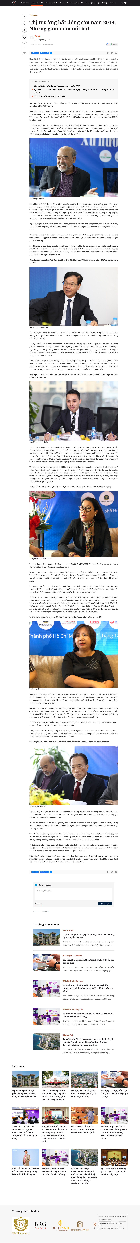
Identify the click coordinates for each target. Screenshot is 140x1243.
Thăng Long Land (111, 1228)
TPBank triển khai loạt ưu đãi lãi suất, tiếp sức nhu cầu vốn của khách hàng (88, 1015)
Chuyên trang (50, 3)
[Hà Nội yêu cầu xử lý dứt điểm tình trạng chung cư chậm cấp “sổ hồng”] (84, 1079)
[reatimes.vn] (14, 3)
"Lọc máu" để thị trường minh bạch (49, 96)
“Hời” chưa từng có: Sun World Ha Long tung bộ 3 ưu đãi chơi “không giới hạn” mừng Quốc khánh (54, 1095)
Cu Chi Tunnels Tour (105, 1220)
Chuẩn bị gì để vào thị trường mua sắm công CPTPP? (57, 86)
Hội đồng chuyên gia (92, 3)
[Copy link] (24, 30)
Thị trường (33, 15)
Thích (46, 53)
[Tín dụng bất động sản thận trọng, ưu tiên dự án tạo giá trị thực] (46, 962)
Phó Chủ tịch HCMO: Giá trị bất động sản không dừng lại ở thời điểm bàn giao (25, 1171)
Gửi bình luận (105, 904)
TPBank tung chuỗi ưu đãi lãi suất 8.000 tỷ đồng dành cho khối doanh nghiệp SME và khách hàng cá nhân (88, 988)
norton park (115, 1223)
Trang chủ (25, 3)
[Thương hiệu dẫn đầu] (85, 1225)
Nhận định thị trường (72, 955)
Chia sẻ (35, 53)
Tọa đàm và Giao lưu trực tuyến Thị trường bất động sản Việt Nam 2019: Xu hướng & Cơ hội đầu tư (74, 91)
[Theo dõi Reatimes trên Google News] (112, 45)
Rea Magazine (75, 3)
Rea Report (64, 3)
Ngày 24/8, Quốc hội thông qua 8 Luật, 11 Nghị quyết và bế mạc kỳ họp (113, 1171)
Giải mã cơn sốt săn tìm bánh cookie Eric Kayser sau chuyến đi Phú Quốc (83, 1129)
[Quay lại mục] (24, 16)
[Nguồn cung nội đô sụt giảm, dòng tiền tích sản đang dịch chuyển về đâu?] (46, 937)
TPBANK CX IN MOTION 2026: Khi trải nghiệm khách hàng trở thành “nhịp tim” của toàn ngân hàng (24, 1132)
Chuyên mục (35, 3)
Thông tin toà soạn (109, 3)
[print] (24, 37)
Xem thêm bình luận (41, 911)
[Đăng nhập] (125, 4)
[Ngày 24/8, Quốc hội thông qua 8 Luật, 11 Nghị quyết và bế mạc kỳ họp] (114, 1157)
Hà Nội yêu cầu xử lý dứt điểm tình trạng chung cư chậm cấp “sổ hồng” (83, 1093)
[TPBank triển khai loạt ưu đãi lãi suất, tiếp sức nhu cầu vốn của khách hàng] (46, 1016)
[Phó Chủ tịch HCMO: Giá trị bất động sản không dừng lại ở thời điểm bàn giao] (25, 1157)
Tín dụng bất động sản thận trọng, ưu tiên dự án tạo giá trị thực (88, 961)
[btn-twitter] (112, 53)
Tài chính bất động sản (73, 981)
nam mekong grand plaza (111, 1216)
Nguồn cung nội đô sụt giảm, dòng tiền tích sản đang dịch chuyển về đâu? (88, 936)
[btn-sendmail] (116, 53)
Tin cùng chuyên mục (46, 924)
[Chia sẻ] (24, 23)
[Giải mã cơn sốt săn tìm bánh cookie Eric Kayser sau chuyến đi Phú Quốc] (84, 1115)
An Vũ (37, 36)
